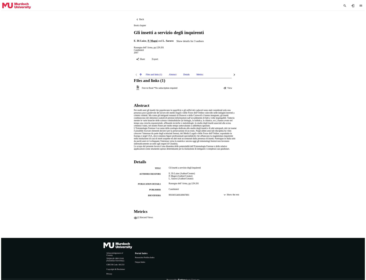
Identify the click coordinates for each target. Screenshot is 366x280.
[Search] (345, 6)
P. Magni (153, 41)
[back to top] (140, 74)
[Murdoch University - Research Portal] (16, 6)
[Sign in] (353, 6)
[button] (228, 88)
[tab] (153, 74)
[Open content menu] (361, 5)
